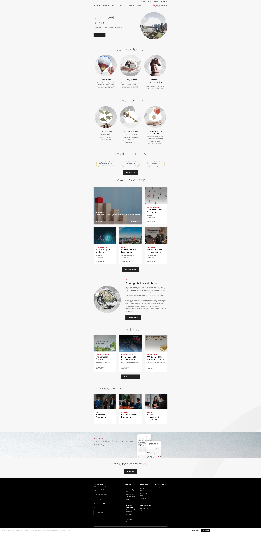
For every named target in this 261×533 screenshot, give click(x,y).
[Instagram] (94, 507)
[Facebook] (94, 503)
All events (158, 490)
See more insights (130, 269)
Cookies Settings (195, 530)
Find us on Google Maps (101, 494)
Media (127, 499)
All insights (158, 487)
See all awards (130, 172)
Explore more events (130, 377)
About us (99, 35)
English (155, 1)
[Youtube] (104, 503)
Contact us (130, 471)
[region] (130, 530)
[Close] (258, 530)
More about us (133, 317)
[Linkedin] (97, 503)
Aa (148, 1)
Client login (143, 498)
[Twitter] (101, 503)
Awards (127, 487)
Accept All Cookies (205, 530)
